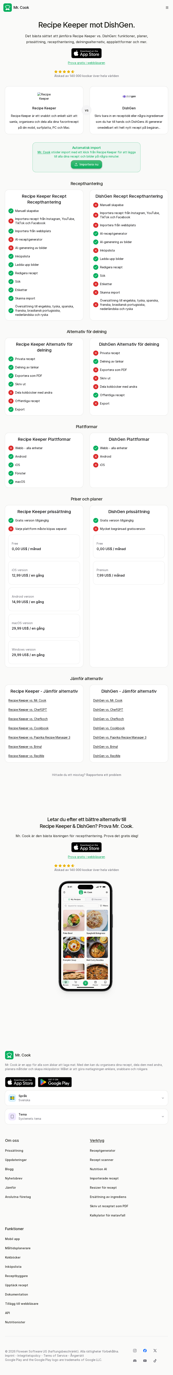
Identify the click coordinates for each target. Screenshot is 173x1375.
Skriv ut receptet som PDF (109, 1206)
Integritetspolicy (29, 1355)
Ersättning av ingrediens (108, 1197)
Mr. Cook (44, 152)
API (7, 1313)
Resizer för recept (103, 1187)
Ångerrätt (77, 1355)
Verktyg (97, 1140)
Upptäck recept (16, 1285)
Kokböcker (12, 1257)
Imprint (10, 1355)
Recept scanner (101, 1160)
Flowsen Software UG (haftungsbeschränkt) (47, 1351)
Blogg (9, 1169)
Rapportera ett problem (103, 775)
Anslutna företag (18, 1197)
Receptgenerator (102, 1150)
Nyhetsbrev (13, 1178)
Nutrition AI (98, 1169)
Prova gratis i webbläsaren (86, 63)
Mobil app (12, 1239)
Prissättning (14, 1150)
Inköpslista (13, 1266)
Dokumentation (16, 1294)
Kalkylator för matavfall (107, 1215)
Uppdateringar (16, 1160)
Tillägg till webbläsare (21, 1303)
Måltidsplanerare (18, 1248)
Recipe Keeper (44, 108)
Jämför (10, 1187)
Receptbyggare (16, 1276)
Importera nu (89, 164)
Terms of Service (55, 1355)
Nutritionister (15, 1322)
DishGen (129, 108)
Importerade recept (104, 1178)
